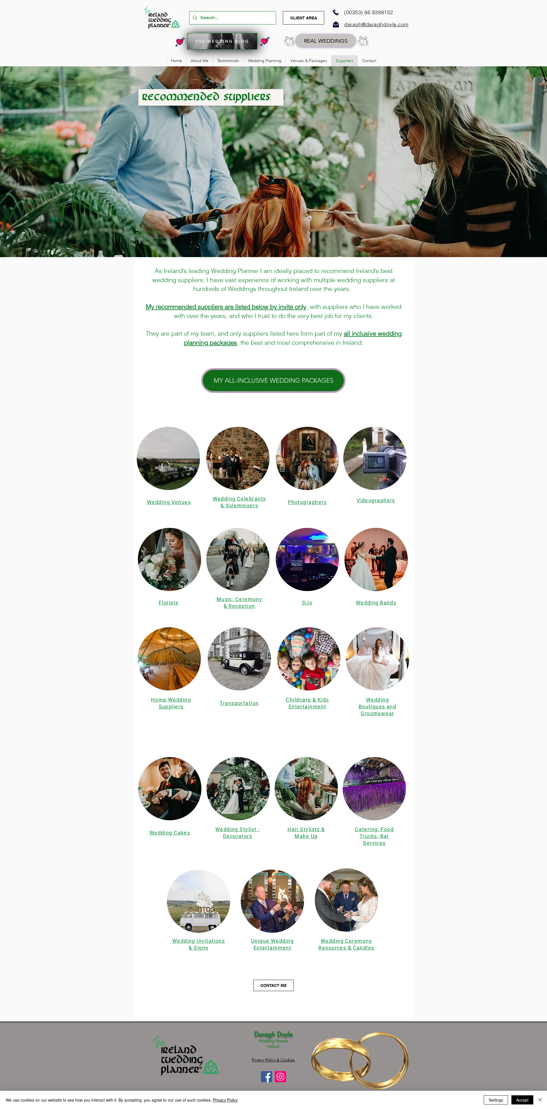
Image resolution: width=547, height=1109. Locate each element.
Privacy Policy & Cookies (273, 1060)
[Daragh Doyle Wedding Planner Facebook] (266, 1076)
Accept (522, 1100)
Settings (496, 1100)
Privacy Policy (225, 1100)
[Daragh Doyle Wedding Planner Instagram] (280, 1076)
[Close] (540, 1099)
